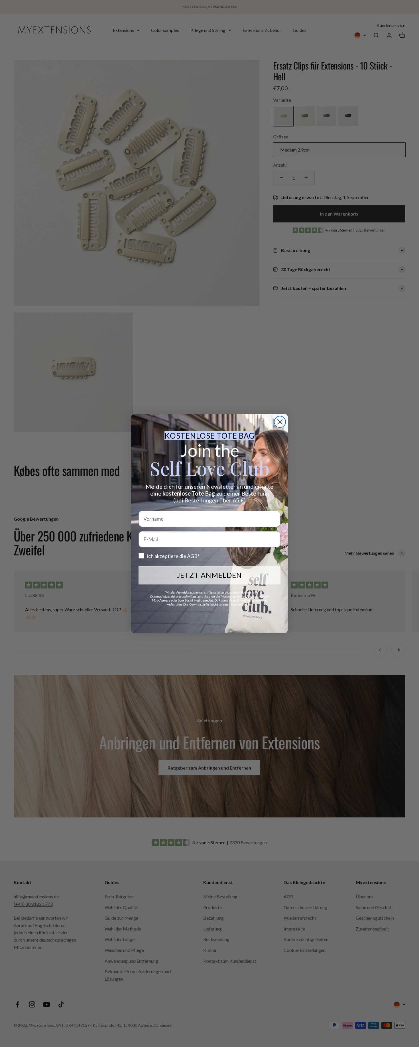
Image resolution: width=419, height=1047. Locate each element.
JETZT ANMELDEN (209, 575)
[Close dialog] (280, 422)
